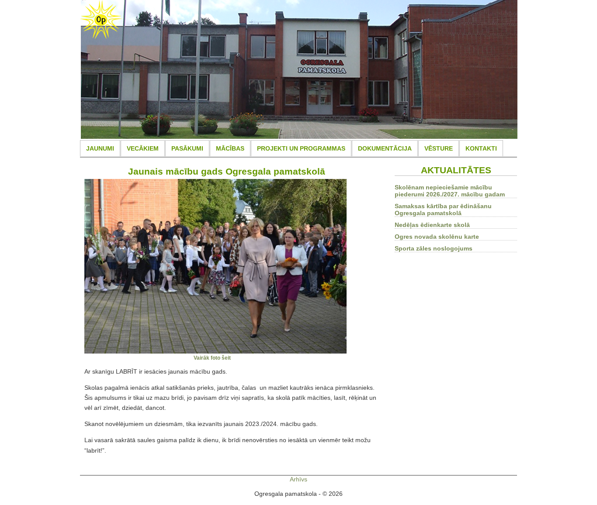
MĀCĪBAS (230, 148)
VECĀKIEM (143, 148)
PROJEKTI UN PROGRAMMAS (301, 148)
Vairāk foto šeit (212, 358)
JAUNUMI (100, 148)
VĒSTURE (438, 148)
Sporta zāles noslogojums (433, 248)
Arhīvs (298, 479)
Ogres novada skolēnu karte (437, 236)
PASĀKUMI (187, 148)
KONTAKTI (481, 148)
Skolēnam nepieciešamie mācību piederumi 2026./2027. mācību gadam (450, 191)
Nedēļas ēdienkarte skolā (432, 224)
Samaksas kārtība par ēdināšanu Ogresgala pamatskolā (443, 209)
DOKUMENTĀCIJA (385, 148)
